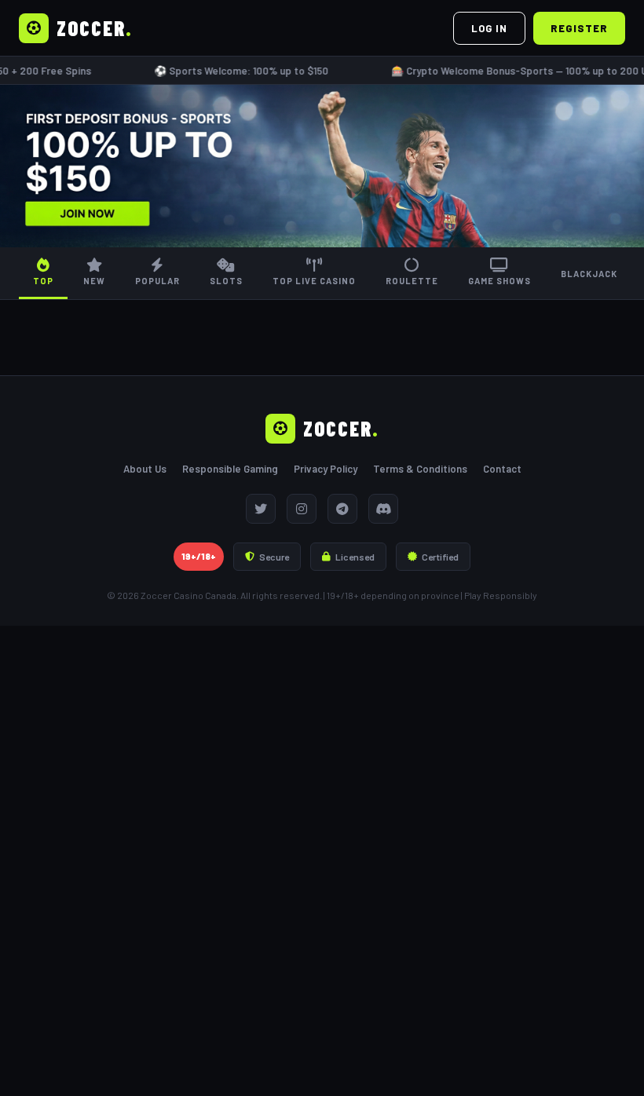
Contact (502, 468)
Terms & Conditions (420, 468)
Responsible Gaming (230, 468)
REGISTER (579, 28)
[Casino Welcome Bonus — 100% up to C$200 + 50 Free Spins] (322, 166)
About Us (144, 468)
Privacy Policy (325, 468)
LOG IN (489, 28)
